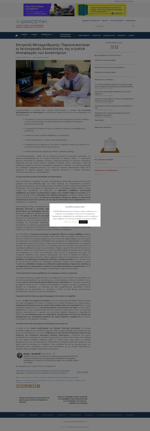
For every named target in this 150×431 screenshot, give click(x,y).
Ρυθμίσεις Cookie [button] (70, 222)
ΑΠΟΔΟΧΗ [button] (83, 222)
